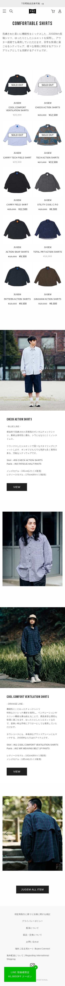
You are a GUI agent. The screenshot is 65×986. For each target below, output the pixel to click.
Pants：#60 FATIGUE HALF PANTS (24, 464)
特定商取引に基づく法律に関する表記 (32, 914)
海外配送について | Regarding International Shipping (28, 957)
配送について (32, 928)
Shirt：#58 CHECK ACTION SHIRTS (24, 460)
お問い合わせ (32, 942)
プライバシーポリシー (32, 921)
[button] (4, 11)
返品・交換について (32, 935)
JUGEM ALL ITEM (32, 889)
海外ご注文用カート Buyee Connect (32, 949)
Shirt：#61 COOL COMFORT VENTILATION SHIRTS (32, 745)
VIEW (16, 487)
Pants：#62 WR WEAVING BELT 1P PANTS (28, 748)
